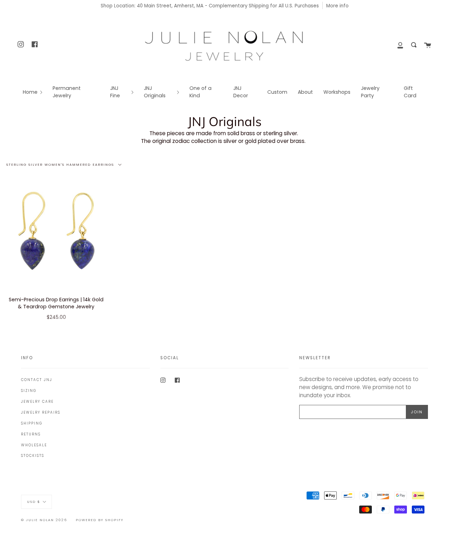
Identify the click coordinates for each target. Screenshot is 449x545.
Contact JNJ (36, 379)
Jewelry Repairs (40, 412)
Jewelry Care (37, 401)
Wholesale (34, 445)
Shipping (31, 423)
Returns (31, 434)
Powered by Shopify (99, 520)
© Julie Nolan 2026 (44, 520)
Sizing (28, 390)
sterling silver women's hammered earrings (61, 164)
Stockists (32, 455)
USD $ (33, 501)
